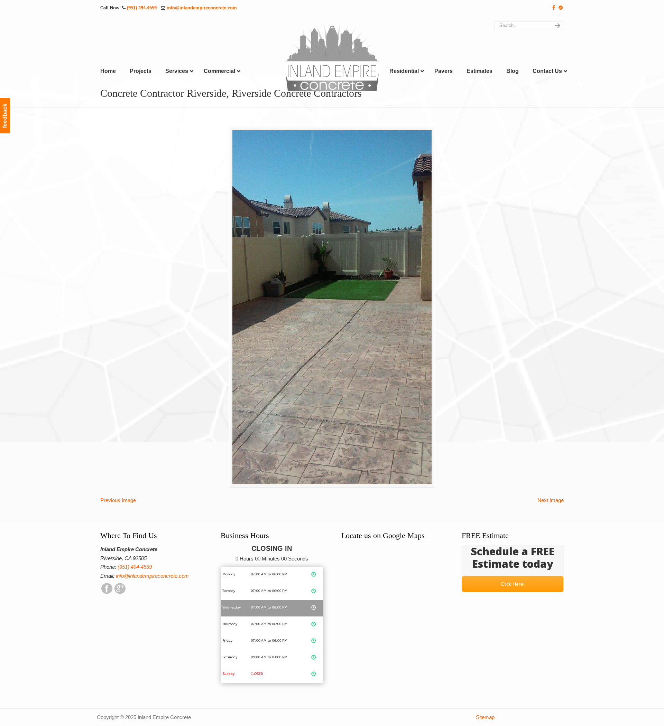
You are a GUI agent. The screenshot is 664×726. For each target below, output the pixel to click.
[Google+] (560, 7)
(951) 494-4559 (142, 7)
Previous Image (118, 500)
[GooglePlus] (120, 592)
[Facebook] (554, 7)
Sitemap (485, 717)
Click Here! (513, 584)
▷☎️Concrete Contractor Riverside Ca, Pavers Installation (332, 55)
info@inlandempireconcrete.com (202, 7)
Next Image (550, 500)
